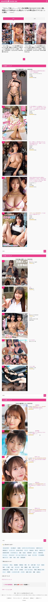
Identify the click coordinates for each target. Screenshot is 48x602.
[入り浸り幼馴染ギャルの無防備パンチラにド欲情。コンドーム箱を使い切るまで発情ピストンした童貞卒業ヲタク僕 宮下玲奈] (15, 123)
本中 (18, 557)
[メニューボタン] (47, 1)
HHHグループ (42, 550)
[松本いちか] (15, 468)
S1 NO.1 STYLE (19, 550)
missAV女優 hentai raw (9, 1)
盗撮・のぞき (28, 572)
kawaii (29, 555)
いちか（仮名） (32, 366)
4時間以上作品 (6, 569)
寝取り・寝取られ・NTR (39, 569)
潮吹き (11, 569)
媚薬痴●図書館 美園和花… (38, 407)
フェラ (38, 564)
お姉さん (38, 572)
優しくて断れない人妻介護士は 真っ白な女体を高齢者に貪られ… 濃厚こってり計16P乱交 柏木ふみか (37, 143)
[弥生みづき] (15, 520)
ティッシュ (5, 555)
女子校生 (21, 569)
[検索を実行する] (45, 251)
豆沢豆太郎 (23, 557)
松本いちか (37, 456)
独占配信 (16, 564)
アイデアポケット (14, 552)
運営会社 (31, 598)
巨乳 (25, 564)
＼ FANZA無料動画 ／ (8, 584)
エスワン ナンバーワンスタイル (28, 548)
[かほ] (15, 299)
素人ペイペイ (5, 557)
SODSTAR (29, 552)
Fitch (14, 557)
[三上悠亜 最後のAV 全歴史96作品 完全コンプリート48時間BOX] (15, 87)
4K (28, 564)
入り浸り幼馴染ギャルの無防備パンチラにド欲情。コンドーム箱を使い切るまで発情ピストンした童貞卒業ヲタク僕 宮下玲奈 (37, 108)
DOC (11, 557)
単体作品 (21, 564)
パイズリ (22, 572)
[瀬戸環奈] (15, 442)
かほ (30, 287)
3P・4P (16, 569)
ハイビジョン (5, 564)
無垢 (20, 552)
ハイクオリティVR (15, 572)
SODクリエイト (39, 548)
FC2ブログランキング (7, 579)
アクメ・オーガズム (29, 569)
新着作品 (9, 598)
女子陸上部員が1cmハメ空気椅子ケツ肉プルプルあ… (37, 485)
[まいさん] (15, 272)
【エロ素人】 (13, 548)
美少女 (43, 564)
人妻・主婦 (33, 564)
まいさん (31, 260)
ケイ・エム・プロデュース (21, 555)
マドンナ (26, 550)
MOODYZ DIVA (6, 552)
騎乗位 (26, 567)
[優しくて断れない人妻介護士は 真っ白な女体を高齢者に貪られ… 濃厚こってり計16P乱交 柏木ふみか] (15, 158)
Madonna (31, 550)
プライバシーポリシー (16, 598)
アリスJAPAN (41, 555)
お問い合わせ (25, 598)
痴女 (30, 567)
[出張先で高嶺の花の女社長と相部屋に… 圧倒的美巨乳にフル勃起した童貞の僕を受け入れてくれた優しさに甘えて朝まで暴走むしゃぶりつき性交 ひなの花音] (15, 194)
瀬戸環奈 (37, 430)
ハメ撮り (8, 567)
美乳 (22, 567)
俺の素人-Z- (5, 550)
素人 (12, 567)
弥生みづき (37, 508)
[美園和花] (15, 417)
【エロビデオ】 (6, 548)
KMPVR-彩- (40, 552)
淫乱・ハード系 (36, 567)
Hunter (24, 552)
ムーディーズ (11, 550)
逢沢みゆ (37, 482)
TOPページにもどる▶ (7, 589)
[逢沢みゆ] (15, 494)
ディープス (34, 555)
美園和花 (37, 405)
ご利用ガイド (37, 598)
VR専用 (8, 572)
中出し (11, 564)
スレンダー (17, 567)
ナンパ (4, 572)
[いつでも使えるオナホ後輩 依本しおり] (15, 229)
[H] (15, 325)
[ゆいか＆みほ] (15, 352)
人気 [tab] (35, 18)
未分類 (19, 548)
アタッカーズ (11, 555)
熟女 (4, 567)
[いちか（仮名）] (15, 378)
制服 (34, 572)
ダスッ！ (35, 552)
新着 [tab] (13, 18)
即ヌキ (36, 550)
